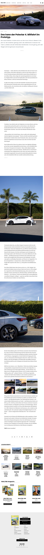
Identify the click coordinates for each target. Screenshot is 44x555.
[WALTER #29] (22, 490)
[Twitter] (24, 546)
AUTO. (6, 31)
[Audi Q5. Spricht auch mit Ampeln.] (27, 450)
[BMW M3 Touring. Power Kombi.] (5, 466)
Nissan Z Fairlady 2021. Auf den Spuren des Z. (38, 473)
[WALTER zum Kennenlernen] (7, 490)
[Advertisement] (22, 58)
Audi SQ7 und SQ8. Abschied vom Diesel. (27, 473)
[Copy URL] (29, 437)
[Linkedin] (27, 437)
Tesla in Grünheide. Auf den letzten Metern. (5, 458)
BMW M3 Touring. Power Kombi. (6, 474)
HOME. (2, 31)
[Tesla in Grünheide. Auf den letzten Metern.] (5, 450)
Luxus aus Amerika (17, 455)
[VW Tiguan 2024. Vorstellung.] (38, 450)
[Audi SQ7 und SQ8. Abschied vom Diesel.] (27, 466)
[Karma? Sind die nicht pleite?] (16, 450)
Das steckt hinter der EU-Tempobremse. (16, 473)
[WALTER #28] (36, 490)
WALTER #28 (36, 498)
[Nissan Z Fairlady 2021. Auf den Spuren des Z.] (38, 466)
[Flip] (22, 437)
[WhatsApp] (14, 437)
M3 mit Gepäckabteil (6, 471)
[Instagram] (20, 546)
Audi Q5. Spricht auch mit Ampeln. (27, 457)
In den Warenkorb (22, 502)
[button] (40, 2)
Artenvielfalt (38, 455)
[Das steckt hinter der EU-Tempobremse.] (16, 466)
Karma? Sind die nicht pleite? (16, 458)
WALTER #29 (22, 498)
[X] (19, 437)
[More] (32, 437)
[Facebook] (17, 437)
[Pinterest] (24, 437)
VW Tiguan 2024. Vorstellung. (38, 457)
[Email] (12, 437)
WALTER (22, 544)
